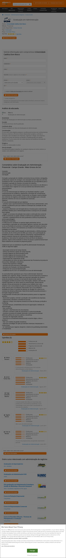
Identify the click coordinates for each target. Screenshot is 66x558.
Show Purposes (32, 555)
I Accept (32, 551)
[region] (33, 541)
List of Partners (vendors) (8, 546)
